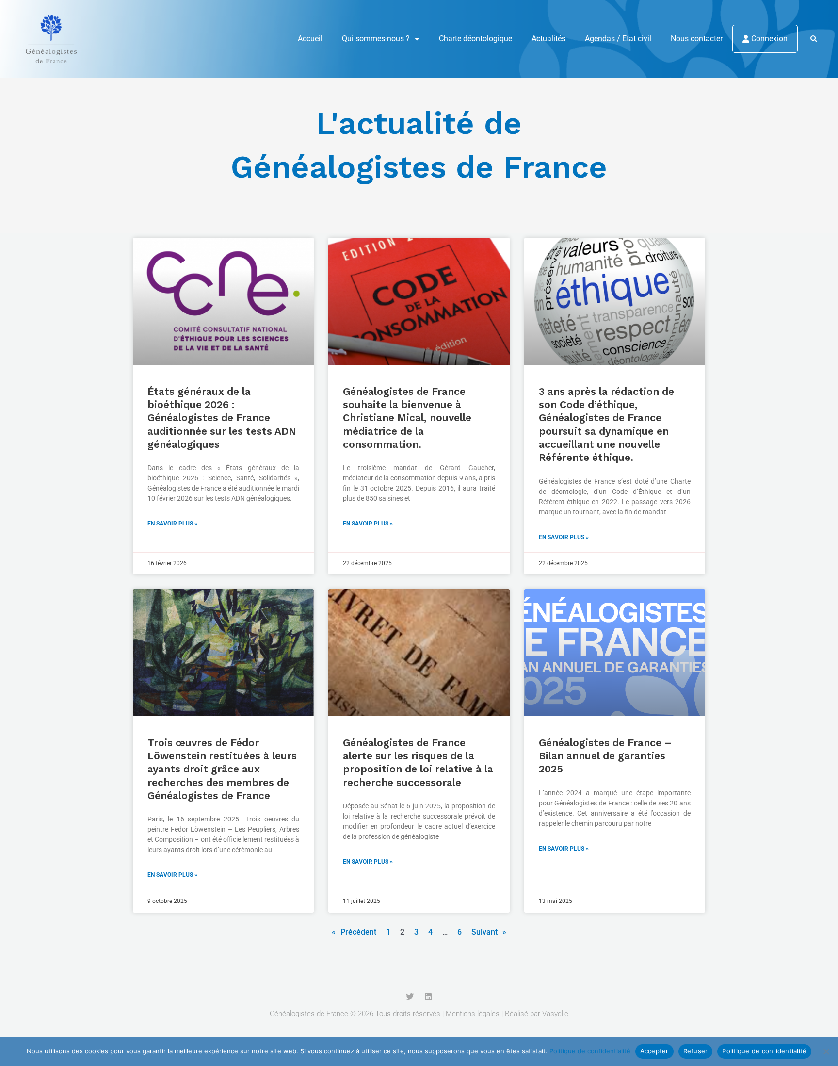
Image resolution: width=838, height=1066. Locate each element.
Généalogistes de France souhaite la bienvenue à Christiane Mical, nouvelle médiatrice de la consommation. (407, 417)
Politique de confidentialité (589, 1051)
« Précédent (354, 931)
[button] (813, 39)
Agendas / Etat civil (618, 38)
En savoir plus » (172, 523)
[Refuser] (826, 1051)
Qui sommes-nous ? (376, 38)
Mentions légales (473, 1013)
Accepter (654, 1051)
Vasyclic (555, 1013)
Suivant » (488, 931)
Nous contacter (697, 38)
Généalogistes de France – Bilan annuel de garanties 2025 (605, 756)
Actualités (548, 38)
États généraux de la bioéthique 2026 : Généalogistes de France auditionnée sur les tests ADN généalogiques (221, 417)
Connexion (768, 38)
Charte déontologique (475, 38)
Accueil (310, 38)
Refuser (695, 1051)
